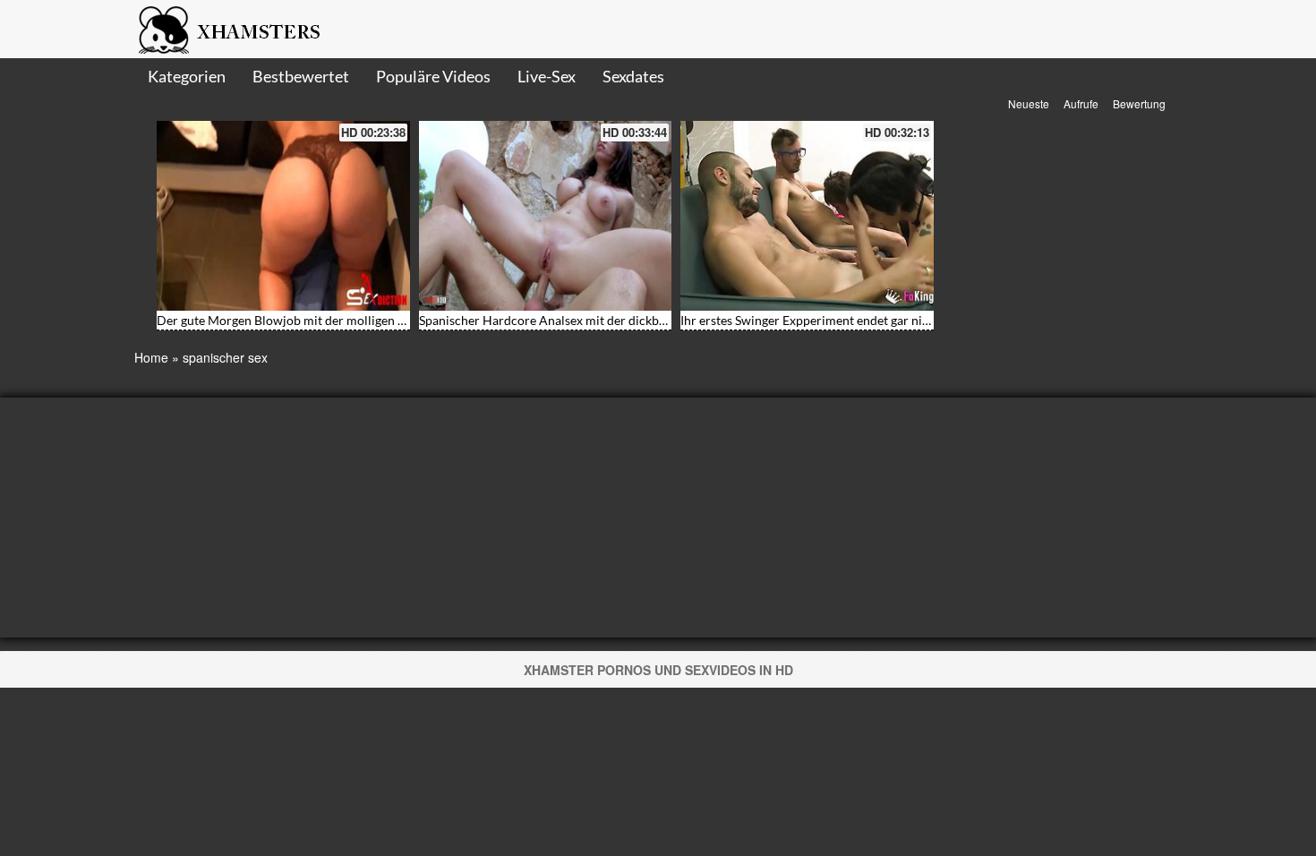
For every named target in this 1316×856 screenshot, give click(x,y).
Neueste (1028, 103)
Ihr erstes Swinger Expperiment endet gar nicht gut (820, 320)
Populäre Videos (433, 76)
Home (151, 357)
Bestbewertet (300, 76)
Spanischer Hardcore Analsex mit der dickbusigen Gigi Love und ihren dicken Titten (649, 320)
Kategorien (187, 76)
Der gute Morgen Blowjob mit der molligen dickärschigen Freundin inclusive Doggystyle (401, 320)
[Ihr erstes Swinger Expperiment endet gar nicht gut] (807, 216)
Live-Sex (546, 76)
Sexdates (633, 76)
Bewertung (1139, 103)
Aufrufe (1081, 103)
